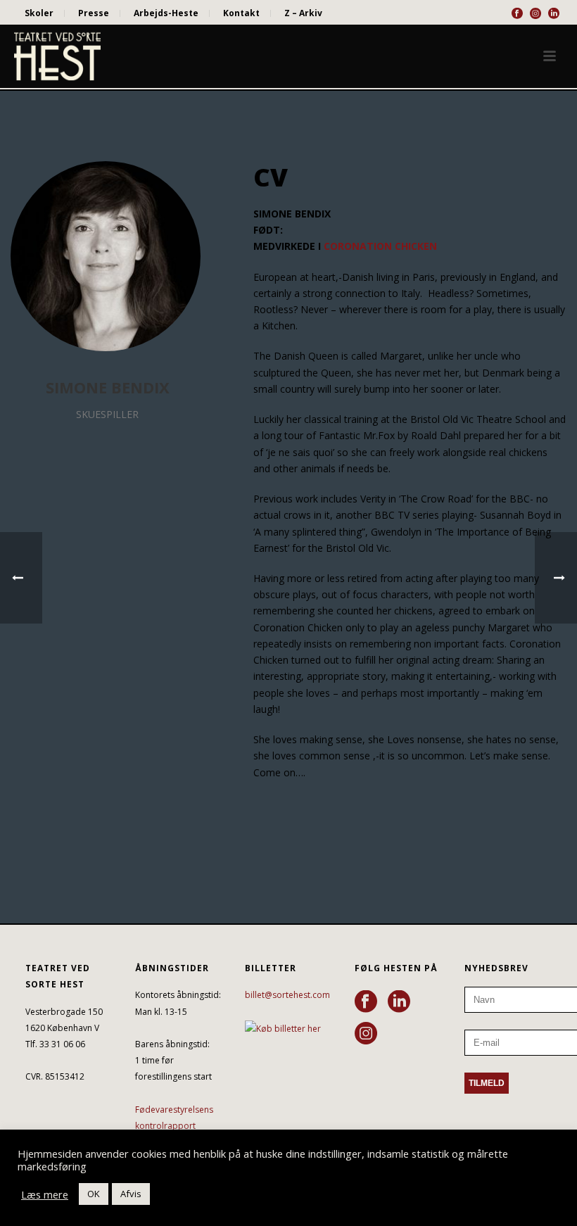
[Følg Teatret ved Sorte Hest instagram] (366, 1034)
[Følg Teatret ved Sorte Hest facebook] (366, 1002)
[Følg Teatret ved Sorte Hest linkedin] (399, 1002)
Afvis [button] (130, 1193)
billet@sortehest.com (287, 995)
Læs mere (44, 1194)
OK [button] (93, 1193)
